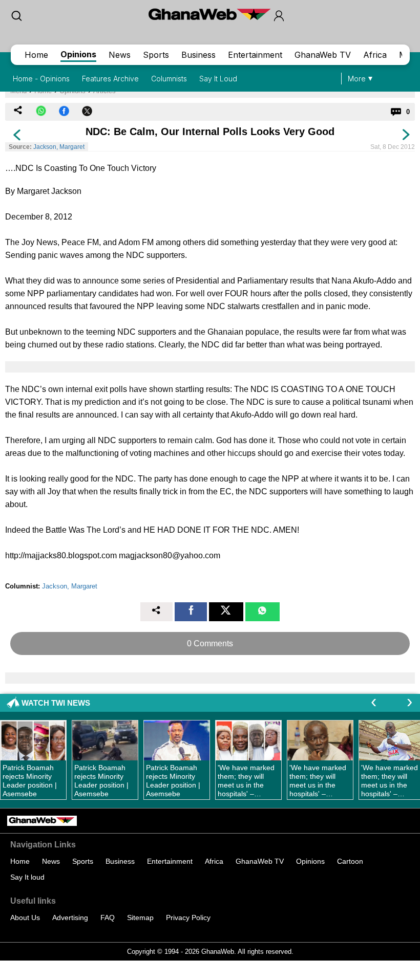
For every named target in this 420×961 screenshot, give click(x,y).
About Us (25, 917)
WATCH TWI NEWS (56, 702)
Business (198, 55)
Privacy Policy (188, 917)
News (120, 55)
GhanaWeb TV (323, 55)
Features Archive (110, 78)
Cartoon (350, 861)
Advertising (70, 917)
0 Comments (210, 643)
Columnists (169, 78)
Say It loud (27, 877)
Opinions (78, 54)
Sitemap (140, 917)
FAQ (107, 917)
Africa (375, 55)
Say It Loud (218, 78)
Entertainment (255, 55)
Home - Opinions (41, 78)
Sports (156, 55)
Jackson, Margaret (59, 146)
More (357, 78)
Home (36, 55)
